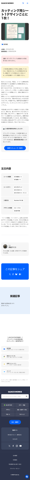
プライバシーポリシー (15, 468)
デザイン (8, 409)
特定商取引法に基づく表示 (15, 464)
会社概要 (15, 455)
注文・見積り (15, 422)
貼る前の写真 (17, 210)
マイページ (22, 414)
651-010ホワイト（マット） (20, 193)
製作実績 (6, 44)
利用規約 (15, 460)
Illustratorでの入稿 (18, 200)
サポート (8, 414)
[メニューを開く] (27, 3)
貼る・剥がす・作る (22, 409)
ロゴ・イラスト (17, 208)
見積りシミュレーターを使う (15, 148)
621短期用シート (18, 176)
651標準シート (17, 179)
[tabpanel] (15, 31)
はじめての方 (9, 405)
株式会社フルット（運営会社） (15, 434)
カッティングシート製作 (6, 379)
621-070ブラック (18, 187)
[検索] (26, 396)
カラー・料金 (22, 405)
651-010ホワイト (18, 190)
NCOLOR (15, 439)
